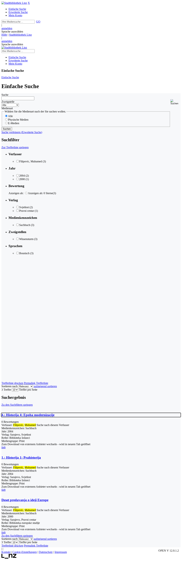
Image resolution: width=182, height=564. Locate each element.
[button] (175, 102)
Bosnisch (24, 253)
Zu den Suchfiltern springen (17, 404)
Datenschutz (46, 552)
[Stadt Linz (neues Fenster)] (9, 557)
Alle (10, 116)
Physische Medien (18, 119)
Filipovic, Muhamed (30, 161)
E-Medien (13, 123)
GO (38, 21)
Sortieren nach (9, 386)
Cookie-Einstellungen (24, 552)
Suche (4, 94)
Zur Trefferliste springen (15, 147)
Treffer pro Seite (28, 389)
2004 (22, 175)
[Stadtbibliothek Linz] (14, 2)
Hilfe (4, 34)
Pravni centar (26, 210)
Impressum (61, 552)
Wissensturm (26, 239)
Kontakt (5, 552)
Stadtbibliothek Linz (20, 34)
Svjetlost (24, 207)
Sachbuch (24, 224)
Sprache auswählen (12, 31)
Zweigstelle (7, 101)
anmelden (6, 28)
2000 (22, 179)
